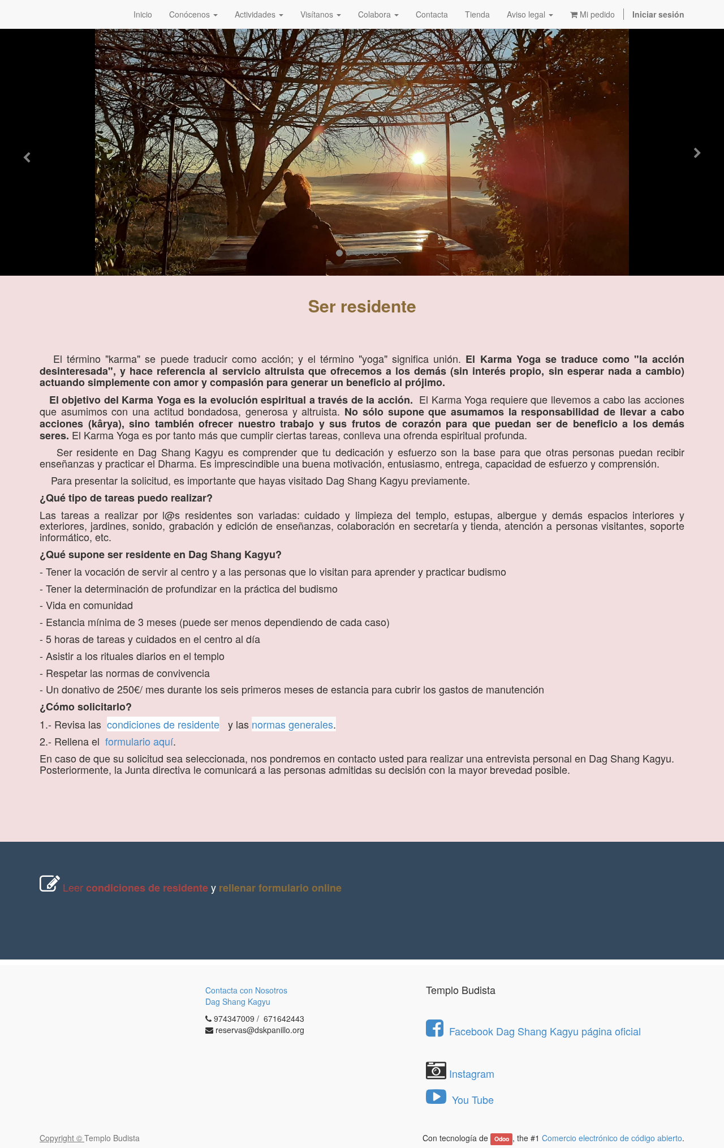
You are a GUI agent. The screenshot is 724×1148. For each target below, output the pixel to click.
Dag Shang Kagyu (237, 1001)
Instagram (471, 1073)
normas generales (292, 724)
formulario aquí (139, 741)
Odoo (501, 1138)
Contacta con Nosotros (246, 990)
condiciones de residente (163, 724)
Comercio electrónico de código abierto (612, 1137)
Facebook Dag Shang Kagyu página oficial (545, 1030)
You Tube (471, 1099)
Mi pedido (596, 14)
